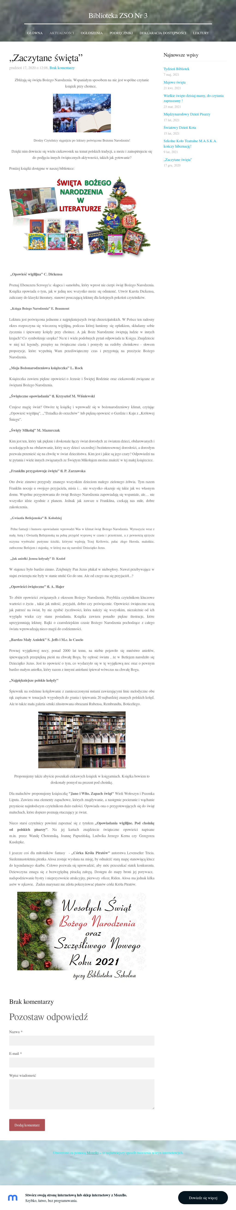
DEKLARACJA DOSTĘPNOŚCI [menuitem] (163, 32)
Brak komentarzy (62, 67)
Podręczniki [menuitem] (121, 32)
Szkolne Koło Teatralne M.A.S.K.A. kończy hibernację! (190, 143)
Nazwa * (16, 1031)
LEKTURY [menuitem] (201, 32)
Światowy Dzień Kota (180, 127)
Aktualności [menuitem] (62, 32)
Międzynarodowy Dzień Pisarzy (187, 114)
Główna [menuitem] (35, 32)
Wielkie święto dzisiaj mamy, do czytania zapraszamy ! (194, 98)
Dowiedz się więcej (203, 1197)
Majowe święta (175, 82)
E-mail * (15, 1053)
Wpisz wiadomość (22, 1075)
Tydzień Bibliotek (176, 68)
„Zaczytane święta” (178, 159)
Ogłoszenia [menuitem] (92, 32)
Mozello (93, 1152)
